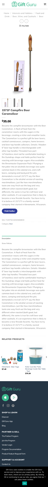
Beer (41, 16)
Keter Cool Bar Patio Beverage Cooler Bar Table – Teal (35, 369)
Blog (3, 425)
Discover (5, 417)
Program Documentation (11, 449)
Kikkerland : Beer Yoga (10, 367)
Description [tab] (6, 238)
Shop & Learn (9, 412)
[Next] (42, 62)
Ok (25, 483)
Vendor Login (7, 445)
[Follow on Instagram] (8, 405)
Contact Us (6, 464)
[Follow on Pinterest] (13, 405)
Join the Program (8, 440)
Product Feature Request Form (13, 454)
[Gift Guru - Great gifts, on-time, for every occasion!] (24, 4)
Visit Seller (9, 211)
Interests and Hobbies (22, 13)
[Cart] (45, 4)
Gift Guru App (7, 421)
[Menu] (3, 4)
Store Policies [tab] (7, 243)
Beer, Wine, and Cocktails (24, 16)
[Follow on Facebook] (3, 405)
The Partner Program (10, 436)
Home (6, 13)
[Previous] (6, 62)
